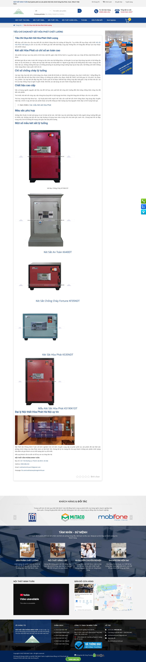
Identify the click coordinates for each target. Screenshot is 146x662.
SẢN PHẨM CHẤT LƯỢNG (27, 560)
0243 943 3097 (128, 632)
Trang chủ (19, 25)
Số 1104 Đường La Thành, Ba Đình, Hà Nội (34, 461)
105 (46, 14)
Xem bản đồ (111, 638)
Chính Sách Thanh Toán (62, 632)
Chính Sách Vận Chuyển (62, 641)
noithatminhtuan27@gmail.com (30, 467)
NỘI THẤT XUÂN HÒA (69, 20)
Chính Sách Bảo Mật (61, 630)
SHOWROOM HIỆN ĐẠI (119, 560)
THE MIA (84, 20)
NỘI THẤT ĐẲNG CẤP (57, 560)
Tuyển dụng (129, 2)
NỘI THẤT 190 (53, 20)
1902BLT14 (55, 14)
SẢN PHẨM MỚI (96, 20)
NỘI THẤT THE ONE (22, 20)
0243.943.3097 (127, 12)
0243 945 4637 (118, 632)
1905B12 (61, 14)
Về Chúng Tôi (96, 2)
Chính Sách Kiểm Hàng (62, 644)
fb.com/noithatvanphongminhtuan (32, 470)
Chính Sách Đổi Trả (60, 638)
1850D (50, 14)
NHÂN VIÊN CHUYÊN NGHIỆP (88, 560)
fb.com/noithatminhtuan (115, 641)
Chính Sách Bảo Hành (61, 635)
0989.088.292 (104, 12)
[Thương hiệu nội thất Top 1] (18, 11)
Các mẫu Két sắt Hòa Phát (40, 105)
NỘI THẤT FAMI (38, 20)
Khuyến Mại (118, 2)
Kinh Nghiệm (111, 20)
